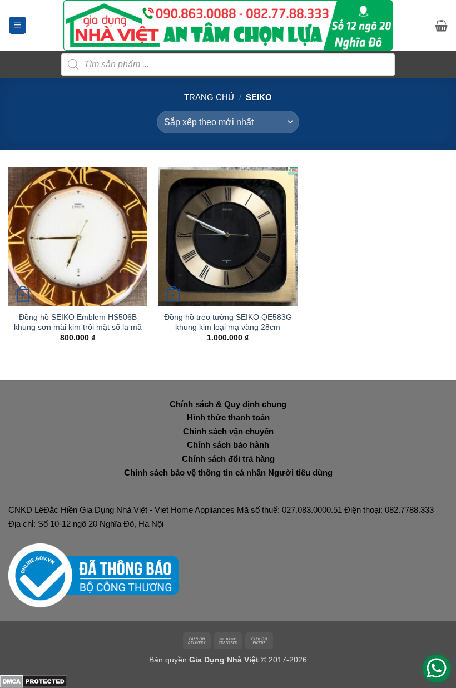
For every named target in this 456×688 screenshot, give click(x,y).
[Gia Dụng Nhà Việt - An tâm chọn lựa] (228, 25)
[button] (17, 25)
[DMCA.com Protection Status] (33, 680)
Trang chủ (209, 97)
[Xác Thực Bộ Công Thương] (93, 575)
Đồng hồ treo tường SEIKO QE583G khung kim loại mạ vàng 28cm (228, 322)
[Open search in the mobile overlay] (228, 64)
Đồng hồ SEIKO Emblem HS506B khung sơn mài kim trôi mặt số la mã (78, 322)
